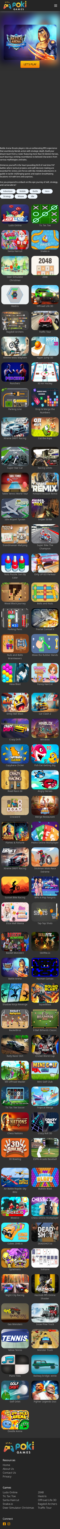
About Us (8, 1469)
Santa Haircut (11, 1500)
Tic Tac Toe (9, 1496)
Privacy (7, 1476)
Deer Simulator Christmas (18, 1507)
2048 (41, 1492)
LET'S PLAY (30, 64)
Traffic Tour (45, 1507)
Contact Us (9, 1472)
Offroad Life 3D (47, 1500)
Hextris (42, 1496)
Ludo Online (10, 1492)
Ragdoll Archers (47, 1504)
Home (6, 1465)
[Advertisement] (30, 109)
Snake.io (8, 1504)
